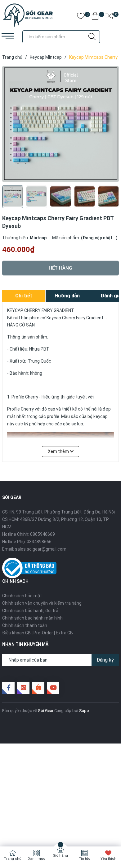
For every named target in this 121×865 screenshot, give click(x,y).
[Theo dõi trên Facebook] (8, 688)
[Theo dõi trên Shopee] (38, 688)
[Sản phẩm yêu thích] (81, 17)
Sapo (84, 710)
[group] (60, 124)
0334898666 (39, 541)
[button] (112, 198)
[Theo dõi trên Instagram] (23, 688)
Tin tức (84, 859)
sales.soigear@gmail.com (40, 549)
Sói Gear (45, 710)
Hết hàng (60, 268)
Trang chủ (12, 859)
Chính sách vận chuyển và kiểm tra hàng (42, 603)
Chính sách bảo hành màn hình (32, 618)
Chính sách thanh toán (24, 625)
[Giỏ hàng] (95, 17)
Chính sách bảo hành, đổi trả (30, 610)
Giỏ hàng (60, 856)
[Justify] (92, 37)
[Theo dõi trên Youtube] (53, 688)
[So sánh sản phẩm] (109, 17)
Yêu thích (108, 859)
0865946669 (42, 534)
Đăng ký (105, 660)
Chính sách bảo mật (22, 595)
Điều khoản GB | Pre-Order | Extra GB (37, 632)
